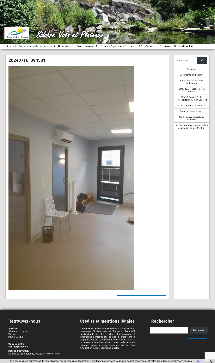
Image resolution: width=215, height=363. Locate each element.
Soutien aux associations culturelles (191, 118)
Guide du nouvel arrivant (191, 111)
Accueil (11, 46)
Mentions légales (110, 348)
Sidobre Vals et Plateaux (70, 35)
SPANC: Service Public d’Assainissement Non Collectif (191, 98)
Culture (149, 46)
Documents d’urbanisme (191, 75)
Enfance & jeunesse (112, 46)
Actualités (192, 69)
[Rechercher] (202, 60)
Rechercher (199, 330)
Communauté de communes (35, 46)
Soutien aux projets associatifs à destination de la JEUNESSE (192, 126)
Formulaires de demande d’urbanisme (192, 81)
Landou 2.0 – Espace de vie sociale (192, 90)
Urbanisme (64, 46)
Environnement (86, 46)
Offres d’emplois (183, 46)
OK (197, 361)
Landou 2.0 (136, 46)
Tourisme (165, 46)
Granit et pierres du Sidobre (191, 105)
